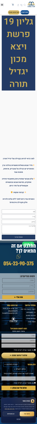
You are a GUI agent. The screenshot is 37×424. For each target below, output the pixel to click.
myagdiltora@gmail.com (9, 313)
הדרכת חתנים (31, 315)
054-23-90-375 (18, 263)
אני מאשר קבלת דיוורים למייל (24, 350)
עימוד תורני (32, 322)
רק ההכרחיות (10, 414)
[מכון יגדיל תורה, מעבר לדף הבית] (31, 4)
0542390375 (12, 311)
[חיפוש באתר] (25, 5)
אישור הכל (27, 414)
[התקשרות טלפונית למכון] (21, 5)
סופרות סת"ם (31, 318)
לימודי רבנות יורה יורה (28, 309)
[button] (2, 4)
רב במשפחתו (31, 312)
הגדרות (18, 419)
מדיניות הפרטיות (9, 409)
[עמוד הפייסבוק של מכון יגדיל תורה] (18, 5)
